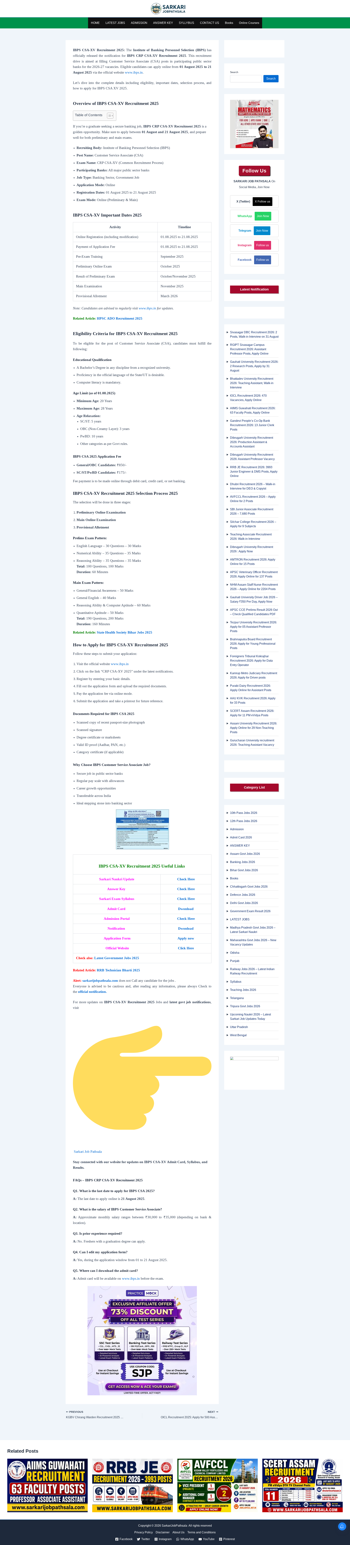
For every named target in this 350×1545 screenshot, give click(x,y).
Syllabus (235, 981)
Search (234, 72)
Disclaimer (163, 1532)
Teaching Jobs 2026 (243, 989)
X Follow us (262, 201)
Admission (237, 829)
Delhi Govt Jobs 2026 (244, 903)
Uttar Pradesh (239, 1027)
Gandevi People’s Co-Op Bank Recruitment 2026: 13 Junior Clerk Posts (252, 425)
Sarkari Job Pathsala (88, 1151)
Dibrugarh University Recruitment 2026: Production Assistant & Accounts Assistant (251, 442)
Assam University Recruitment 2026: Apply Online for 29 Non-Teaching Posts (253, 728)
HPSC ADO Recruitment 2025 (119, 318)
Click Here (186, 948)
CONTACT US (209, 22)
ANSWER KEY (163, 22)
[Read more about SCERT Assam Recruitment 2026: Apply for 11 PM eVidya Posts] (302, 1485)
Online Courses (249, 22)
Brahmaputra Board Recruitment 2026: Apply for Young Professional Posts (252, 644)
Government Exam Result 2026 (250, 911)
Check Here (186, 879)
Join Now (263, 216)
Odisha (234, 952)
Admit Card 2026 (241, 837)
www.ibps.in (134, 72)
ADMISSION (139, 22)
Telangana (237, 998)
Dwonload (186, 909)
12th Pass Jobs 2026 (243, 821)
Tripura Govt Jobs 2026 (245, 1006)
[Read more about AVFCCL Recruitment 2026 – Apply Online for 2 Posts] (217, 1485)
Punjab (234, 960)
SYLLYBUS (186, 22)
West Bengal (238, 1035)
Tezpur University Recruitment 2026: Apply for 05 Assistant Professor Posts (253, 627)
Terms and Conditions (201, 1532)
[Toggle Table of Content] (108, 116)
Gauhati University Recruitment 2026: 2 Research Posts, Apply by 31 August (254, 366)
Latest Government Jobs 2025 (116, 958)
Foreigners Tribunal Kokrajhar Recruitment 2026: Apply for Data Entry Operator (251, 661)
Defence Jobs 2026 (242, 894)
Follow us (262, 245)
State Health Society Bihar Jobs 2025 (124, 632)
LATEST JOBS (115, 22)
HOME (95, 22)
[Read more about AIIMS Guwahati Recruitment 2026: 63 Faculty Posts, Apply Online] (47, 1485)
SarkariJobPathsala (198, 8)
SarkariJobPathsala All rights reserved (187, 1525)
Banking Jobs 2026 (242, 862)
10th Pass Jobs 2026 (243, 812)
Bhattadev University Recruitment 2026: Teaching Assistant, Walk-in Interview (251, 383)
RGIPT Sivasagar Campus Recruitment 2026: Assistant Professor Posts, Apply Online (249, 349)
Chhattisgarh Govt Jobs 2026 (249, 886)
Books (229, 22)
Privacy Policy (143, 1532)
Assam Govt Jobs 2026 (245, 853)
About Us (178, 1532)
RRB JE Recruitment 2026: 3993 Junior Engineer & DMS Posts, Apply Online (253, 471)
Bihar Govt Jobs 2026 (244, 870)
